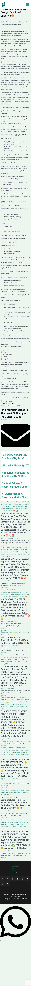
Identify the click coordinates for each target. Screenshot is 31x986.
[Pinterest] (22, 878)
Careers (14, 870)
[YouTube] (27, 878)
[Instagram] (7, 883)
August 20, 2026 (5, 645)
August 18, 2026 (5, 811)
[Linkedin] (17, 878)
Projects (14, 868)
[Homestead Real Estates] (4, 4)
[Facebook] (2, 878)
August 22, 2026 (5, 581)
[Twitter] (7, 878)
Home (13, 864)
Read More (4, 545)
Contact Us (15, 873)
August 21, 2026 (5, 621)
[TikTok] (2, 883)
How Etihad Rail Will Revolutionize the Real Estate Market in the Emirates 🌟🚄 (15, 640)
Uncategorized (14, 538)
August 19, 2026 (5, 739)
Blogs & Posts (15, 866)
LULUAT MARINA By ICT (15, 465)
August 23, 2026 (5, 538)
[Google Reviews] (12, 878)
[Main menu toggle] (27, 4)
